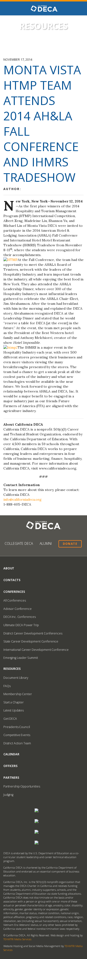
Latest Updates (13, 710)
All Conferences (14, 600)
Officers (10, 766)
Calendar (11, 754)
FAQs (6, 686)
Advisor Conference (17, 609)
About (8, 568)
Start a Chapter (13, 702)
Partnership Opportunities (21, 786)
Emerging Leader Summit (20, 658)
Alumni (46, 543)
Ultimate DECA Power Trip (21, 625)
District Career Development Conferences (32, 633)
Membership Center (17, 694)
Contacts (11, 580)
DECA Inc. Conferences (19, 617)
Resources (12, 669)
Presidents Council (16, 727)
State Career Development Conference (30, 641)
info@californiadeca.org (22, 499)
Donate (70, 544)
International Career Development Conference (36, 650)
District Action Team (17, 743)
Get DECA (10, 719)
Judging (8, 795)
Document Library (15, 678)
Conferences (14, 592)
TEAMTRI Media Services (17, 939)
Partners (11, 778)
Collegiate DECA (19, 543)
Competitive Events (16, 735)
